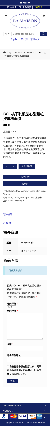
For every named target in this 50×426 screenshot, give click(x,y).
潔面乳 (34, 197)
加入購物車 (27, 166)
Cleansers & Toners (25, 191)
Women (18, 52)
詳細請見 (38, 7)
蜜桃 (40, 197)
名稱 (10, 344)
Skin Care (31, 52)
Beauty (11, 191)
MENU (26, 2)
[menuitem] (14, 39)
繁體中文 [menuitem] (34, 39)
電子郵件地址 (14, 355)
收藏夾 (25, 183)
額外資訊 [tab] (7, 214)
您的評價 (12, 311)
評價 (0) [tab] (7, 222)
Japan (16, 197)
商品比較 (25, 177)
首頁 (9, 52)
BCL (10, 197)
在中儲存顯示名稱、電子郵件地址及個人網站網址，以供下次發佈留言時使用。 (24, 370)
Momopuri (25, 197)
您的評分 (12, 303)
